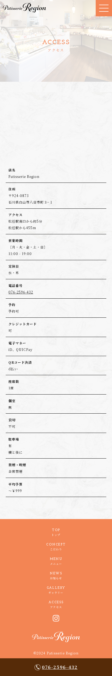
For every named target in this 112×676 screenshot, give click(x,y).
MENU (56, 561)
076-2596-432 (59, 667)
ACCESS (56, 605)
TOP (55, 533)
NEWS (56, 576)
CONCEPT (56, 547)
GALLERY (56, 590)
